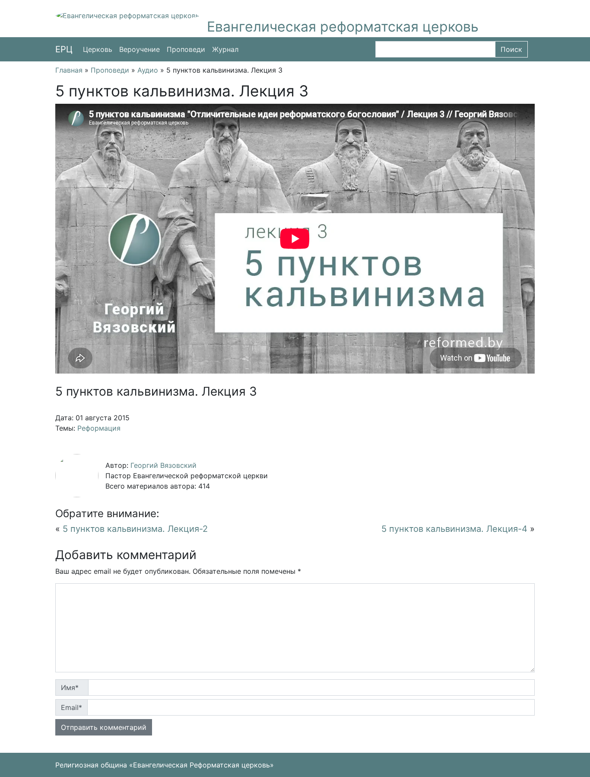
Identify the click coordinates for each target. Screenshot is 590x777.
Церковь (97, 49)
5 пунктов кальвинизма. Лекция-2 (135, 529)
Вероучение (139, 49)
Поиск (511, 49)
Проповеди (186, 49)
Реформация (99, 428)
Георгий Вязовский (163, 465)
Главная (68, 70)
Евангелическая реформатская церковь (343, 26)
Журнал (225, 49)
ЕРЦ (64, 49)
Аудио (147, 70)
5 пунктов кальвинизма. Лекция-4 (454, 529)
